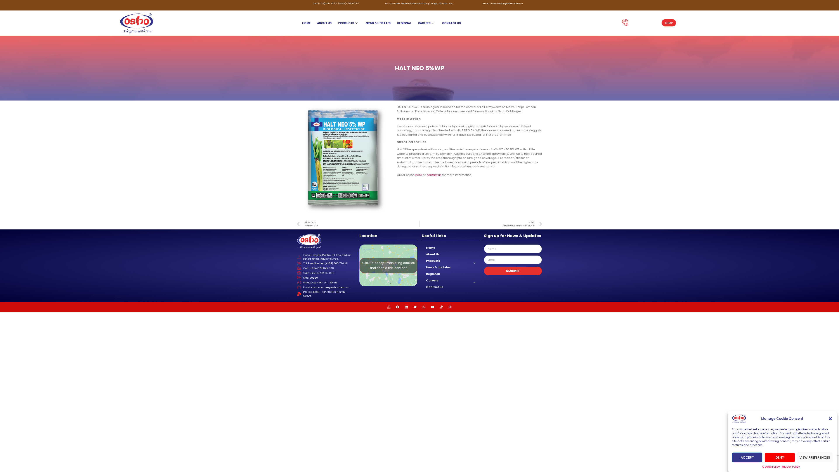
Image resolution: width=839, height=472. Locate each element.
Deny (779, 457)
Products (346, 23)
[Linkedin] (406, 307)
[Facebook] (398, 307)
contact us (433, 175)
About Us (324, 23)
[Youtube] (433, 307)
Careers (424, 23)
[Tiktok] (441, 307)
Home (306, 23)
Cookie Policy (771, 467)
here (418, 175)
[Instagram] (450, 307)
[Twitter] (415, 307)
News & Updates (378, 23)
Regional (404, 23)
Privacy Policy (791, 467)
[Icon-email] (389, 307)
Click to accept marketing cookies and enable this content (388, 265)
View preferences (814, 457)
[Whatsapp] (424, 307)
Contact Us (451, 23)
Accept (747, 457)
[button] (830, 418)
